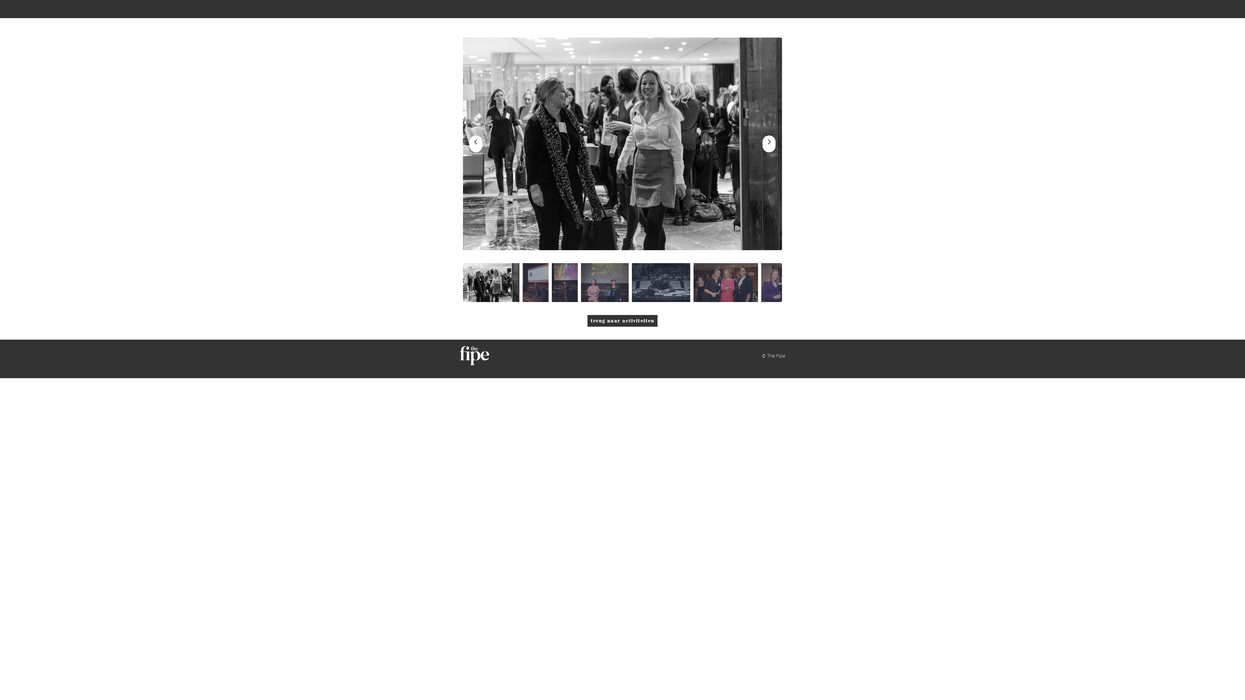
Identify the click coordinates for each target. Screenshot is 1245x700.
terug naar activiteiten (622, 320)
